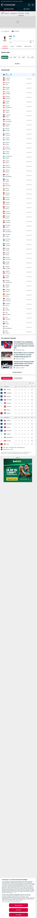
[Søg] (29, 4)
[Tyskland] (5, 393)
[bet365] (4, 57)
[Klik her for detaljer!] (18, 79)
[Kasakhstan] (5, 437)
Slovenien (9, 399)
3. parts (14, 892)
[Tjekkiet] (5, 420)
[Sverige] (5, 403)
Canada (9, 440)
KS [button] (16, 386)
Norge (8, 427)
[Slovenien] (5, 400)
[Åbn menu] (32, 4)
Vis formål (18, 914)
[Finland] (5, 390)
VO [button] (22, 386)
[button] (33, 41)
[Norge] (5, 427)
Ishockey (6, 31)
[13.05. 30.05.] (21, 41)
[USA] (5, 444)
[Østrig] (5, 410)
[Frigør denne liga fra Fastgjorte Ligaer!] (14, 36)
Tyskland (9, 393)
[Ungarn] (5, 434)
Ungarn (9, 434)
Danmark (9, 424)
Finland (9, 389)
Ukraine (9, 413)
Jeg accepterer (19, 905)
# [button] (1, 386)
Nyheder (19, 46)
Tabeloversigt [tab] (6, 378)
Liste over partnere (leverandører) (11, 901)
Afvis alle (18, 910)
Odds (12, 46)
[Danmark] (5, 424)
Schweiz (9, 406)
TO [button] (25, 386)
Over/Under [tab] (18, 378)
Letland (9, 396)
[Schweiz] (5, 406)
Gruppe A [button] (6, 386)
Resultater (27, 46)
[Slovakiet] (5, 431)
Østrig (8, 410)
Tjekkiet (9, 420)
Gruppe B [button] (6, 417)
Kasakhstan (10, 437)
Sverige (9, 403)
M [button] (31, 386)
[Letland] (5, 396)
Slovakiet (9, 430)
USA (8, 444)
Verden (16, 31)
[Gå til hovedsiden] (9, 5)
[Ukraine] (5, 413)
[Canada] (5, 441)
